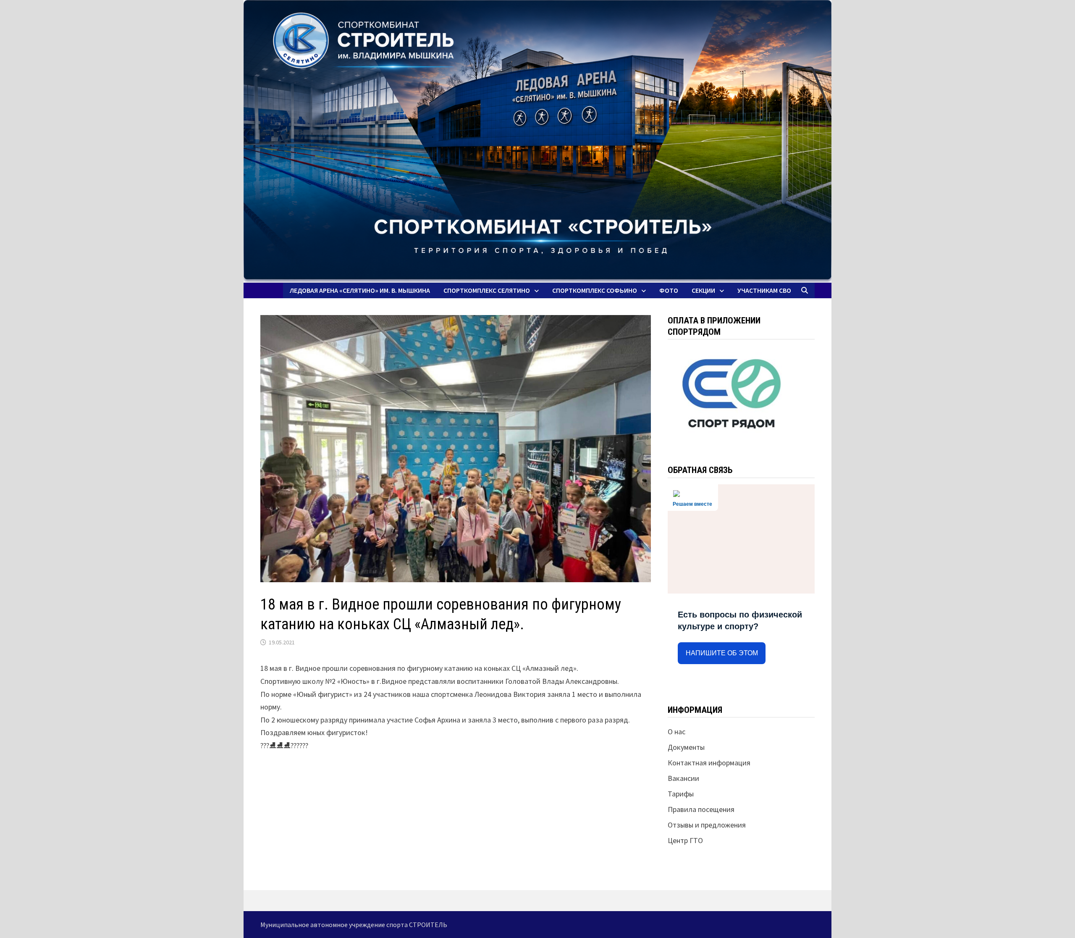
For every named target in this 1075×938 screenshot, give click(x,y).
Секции (703, 290)
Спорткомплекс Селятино (486, 290)
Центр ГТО (685, 840)
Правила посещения (701, 809)
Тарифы (681, 794)
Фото (668, 290)
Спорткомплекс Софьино (594, 290)
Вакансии (683, 778)
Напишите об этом (722, 653)
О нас (676, 731)
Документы (686, 747)
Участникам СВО (764, 290)
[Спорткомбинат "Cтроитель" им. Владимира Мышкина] (537, 141)
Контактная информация (709, 762)
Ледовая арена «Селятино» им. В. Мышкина (360, 290)
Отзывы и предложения (707, 825)
